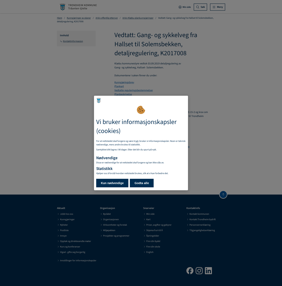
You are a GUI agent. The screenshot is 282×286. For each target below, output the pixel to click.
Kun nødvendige (112, 183)
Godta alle (142, 183)
